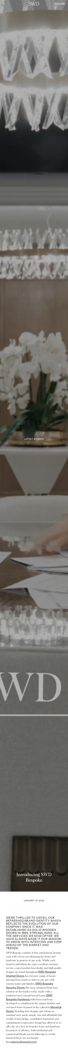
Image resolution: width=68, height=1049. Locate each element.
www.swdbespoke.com (24, 1041)
